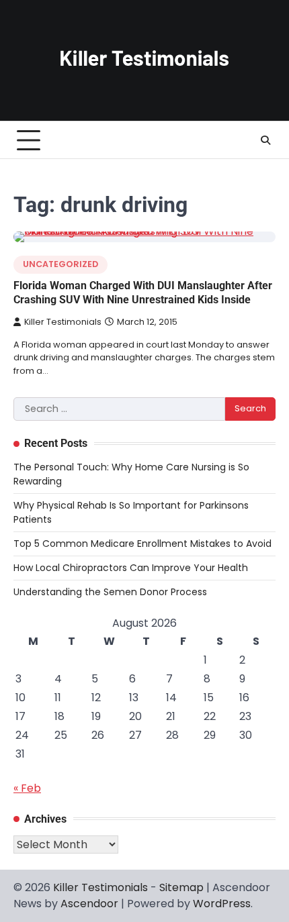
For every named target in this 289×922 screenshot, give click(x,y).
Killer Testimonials (62, 321)
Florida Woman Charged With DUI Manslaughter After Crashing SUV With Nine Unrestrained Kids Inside (142, 292)
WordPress (222, 903)
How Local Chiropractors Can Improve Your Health (130, 567)
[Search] (265, 140)
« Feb (27, 788)
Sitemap (181, 887)
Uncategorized (60, 264)
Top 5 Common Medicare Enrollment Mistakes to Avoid (142, 543)
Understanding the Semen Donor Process (110, 592)
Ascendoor (89, 903)
